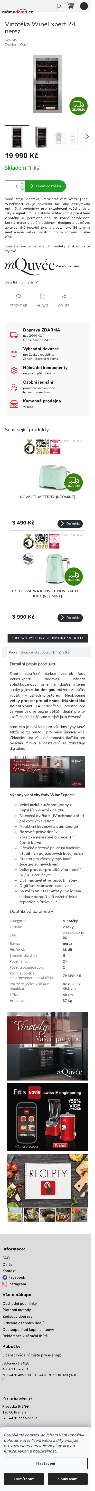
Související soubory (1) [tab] (38, 652)
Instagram (17, 1284)
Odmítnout (24, 1479)
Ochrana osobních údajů (23, 1323)
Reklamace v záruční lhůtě (25, 1336)
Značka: (17, 44)
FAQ (6, 1258)
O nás (7, 1264)
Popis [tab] (13, 652)
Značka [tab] (64, 652)
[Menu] (84, 6)
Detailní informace (19, 282)
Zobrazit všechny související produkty (47, 638)
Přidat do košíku (48, 186)
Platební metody (16, 1309)
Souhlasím (67, 1479)
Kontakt (9, 1270)
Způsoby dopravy (17, 1316)
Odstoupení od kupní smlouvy (28, 1329)
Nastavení (45, 1463)
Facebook (17, 1277)
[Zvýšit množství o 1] (22, 183)
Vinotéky (70, 921)
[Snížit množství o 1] (22, 189)
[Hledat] (58, 6)
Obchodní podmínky (19, 1303)
